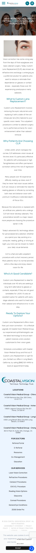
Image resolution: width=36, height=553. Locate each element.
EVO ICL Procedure (18, 487)
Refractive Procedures (18, 477)
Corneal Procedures (18, 500)
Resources (18, 452)
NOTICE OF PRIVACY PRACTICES (22, 528)
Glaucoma (18, 496)
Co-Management (18, 457)
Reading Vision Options (18, 491)
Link (18, 396)
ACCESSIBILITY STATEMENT (13, 526)
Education (18, 462)
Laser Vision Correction (18, 473)
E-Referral (18, 448)
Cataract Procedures (18, 482)
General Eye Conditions (18, 505)
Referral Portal (18, 443)
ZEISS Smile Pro (18, 510)
